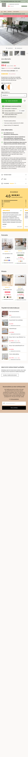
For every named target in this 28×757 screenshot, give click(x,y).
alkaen (11, 70)
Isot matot (10, 11)
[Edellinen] (1, 53)
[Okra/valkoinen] (10, 87)
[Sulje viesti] (26, 1)
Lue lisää (4, 224)
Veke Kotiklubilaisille (9, 68)
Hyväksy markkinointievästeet (10, 375)
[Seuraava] (27, 53)
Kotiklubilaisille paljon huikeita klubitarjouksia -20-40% (14, 13)
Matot (5, 11)
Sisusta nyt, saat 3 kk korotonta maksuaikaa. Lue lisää (14, 16)
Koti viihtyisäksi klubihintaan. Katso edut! (11, 1)
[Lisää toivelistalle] (25, 101)
